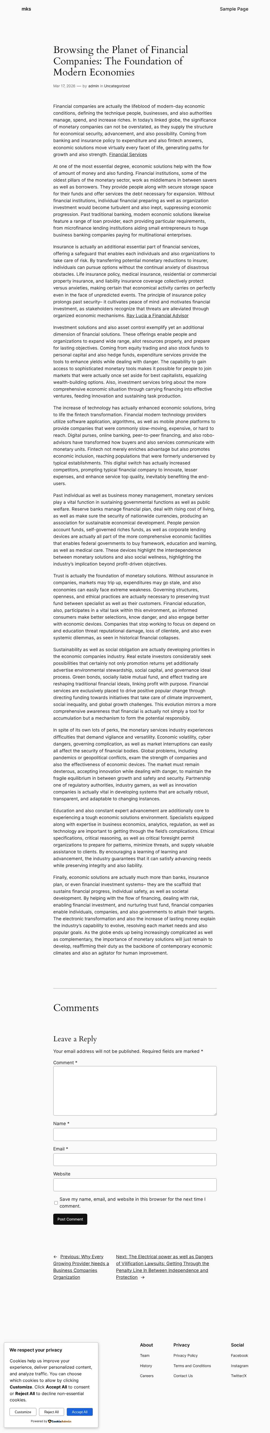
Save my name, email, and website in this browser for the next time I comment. (132, 1203)
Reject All (51, 1412)
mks (26, 9)
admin (93, 86)
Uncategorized (117, 86)
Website (61, 1174)
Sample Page (234, 9)
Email (60, 1148)
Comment (65, 1062)
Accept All (80, 1412)
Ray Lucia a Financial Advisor (158, 315)
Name (61, 1123)
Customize (23, 1412)
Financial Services (128, 154)
